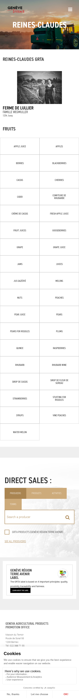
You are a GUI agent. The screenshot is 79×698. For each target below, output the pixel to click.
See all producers (15, 541)
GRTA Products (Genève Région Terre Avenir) (37, 532)
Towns (13, 504)
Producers (15, 493)
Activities (56, 493)
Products (36, 493)
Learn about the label (20, 590)
